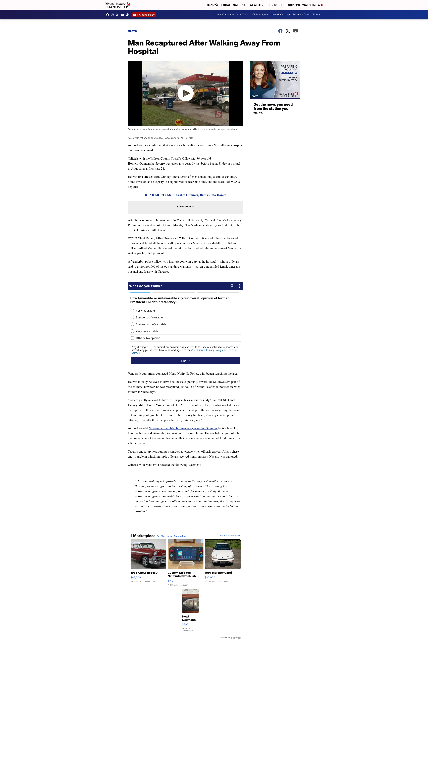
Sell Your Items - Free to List (171, 536)
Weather (256, 5)
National (240, 5)
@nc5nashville (128, 14)
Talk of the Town (301, 14)
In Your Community (224, 14)
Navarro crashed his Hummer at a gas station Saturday (183, 428)
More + (316, 14)
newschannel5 (108, 14)
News (132, 31)
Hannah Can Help (281, 14)
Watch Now (311, 5)
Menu (211, 5)
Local (226, 5)
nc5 (118, 14)
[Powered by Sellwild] (236, 638)
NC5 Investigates (260, 14)
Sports (271, 5)
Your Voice (242, 14)
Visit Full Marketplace (230, 536)
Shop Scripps (290, 5)
